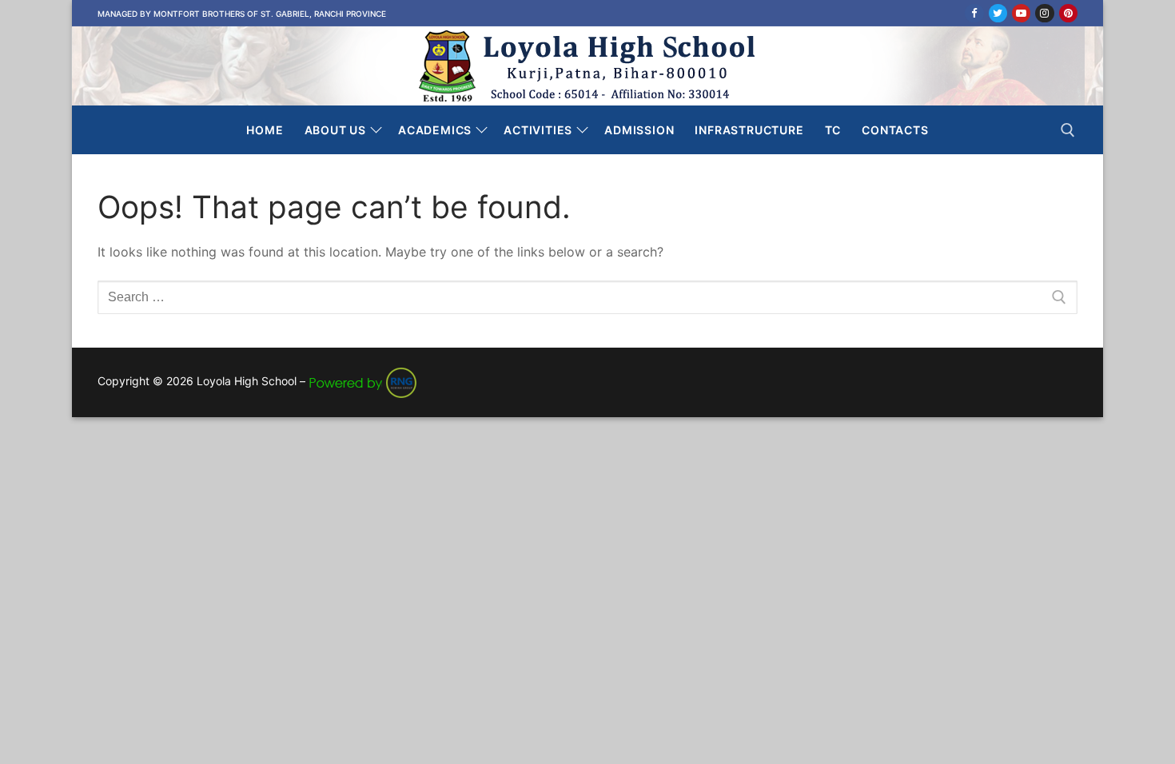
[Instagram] (1044, 13)
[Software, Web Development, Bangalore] (363, 381)
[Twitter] (998, 13)
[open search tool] (1068, 130)
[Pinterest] (1068, 13)
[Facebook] (974, 13)
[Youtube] (1021, 13)
